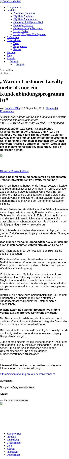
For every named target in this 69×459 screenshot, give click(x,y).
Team (16, 43)
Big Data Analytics (23, 16)
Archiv (3, 400)
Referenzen (13, 37)
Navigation (6, 387)
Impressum (12, 451)
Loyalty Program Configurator (29, 34)
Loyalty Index (20, 31)
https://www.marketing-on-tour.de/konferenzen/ (27, 374)
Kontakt (11, 58)
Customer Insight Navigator (28, 28)
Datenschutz (13, 454)
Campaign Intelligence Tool (28, 22)
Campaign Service (23, 25)
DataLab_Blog (12, 108)
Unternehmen (14, 40)
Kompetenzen (14, 7)
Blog (9, 55)
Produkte (11, 10)
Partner (17, 49)
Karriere (11, 52)
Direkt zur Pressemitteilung (14, 171)
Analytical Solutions (24, 13)
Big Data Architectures (25, 19)
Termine (50, 108)
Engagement (20, 46)
